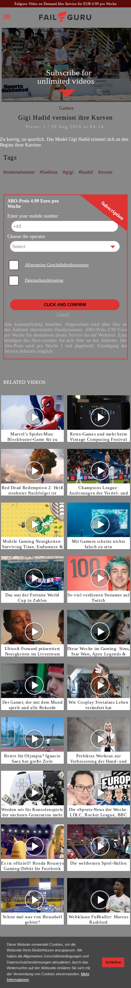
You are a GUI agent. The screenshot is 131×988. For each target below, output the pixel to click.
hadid (87, 172)
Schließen (113, 962)
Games (66, 108)
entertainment (20, 172)
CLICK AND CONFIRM (65, 305)
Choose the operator (26, 236)
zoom (107, 172)
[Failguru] (65, 17)
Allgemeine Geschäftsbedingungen (57, 265)
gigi (70, 172)
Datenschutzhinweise (44, 280)
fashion (50, 172)
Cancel (63, 314)
